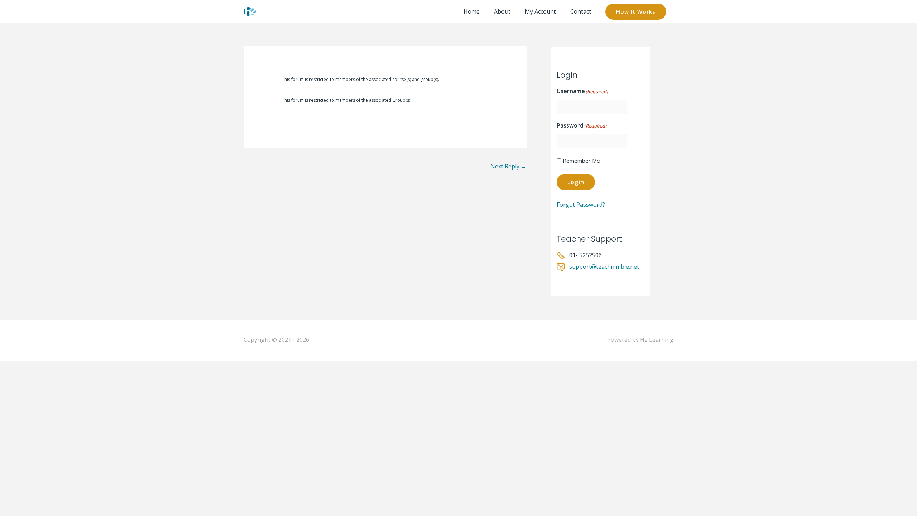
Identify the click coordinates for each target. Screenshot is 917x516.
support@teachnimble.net (604, 267)
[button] (635, 12)
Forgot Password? (581, 205)
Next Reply (508, 166)
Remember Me (581, 160)
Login (575, 182)
